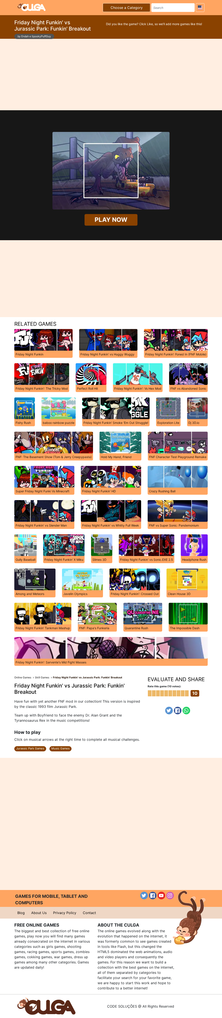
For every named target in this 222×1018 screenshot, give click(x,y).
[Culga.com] (32, 7)
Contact (89, 913)
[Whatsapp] (186, 710)
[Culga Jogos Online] (46, 1006)
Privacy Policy (64, 913)
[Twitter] (169, 710)
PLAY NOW (111, 219)
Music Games (60, 748)
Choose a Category (127, 7)
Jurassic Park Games (30, 748)
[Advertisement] (111, 74)
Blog (21, 913)
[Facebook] (177, 710)
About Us (39, 913)
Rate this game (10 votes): (164, 686)
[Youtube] (161, 895)
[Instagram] (170, 895)
